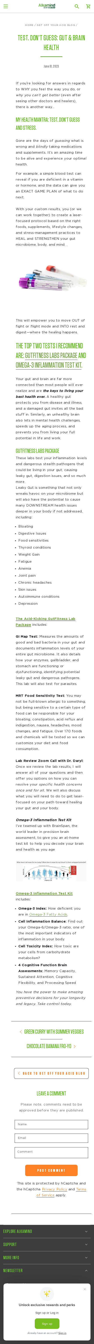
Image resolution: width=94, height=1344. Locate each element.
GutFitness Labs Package (51, 355)
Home (29, 25)
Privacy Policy (54, 1189)
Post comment (51, 1170)
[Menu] (5, 6)
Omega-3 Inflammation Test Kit (48, 365)
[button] (77, 6)
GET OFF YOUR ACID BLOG (56, 25)
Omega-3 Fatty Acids (48, 914)
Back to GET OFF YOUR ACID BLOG (54, 1073)
